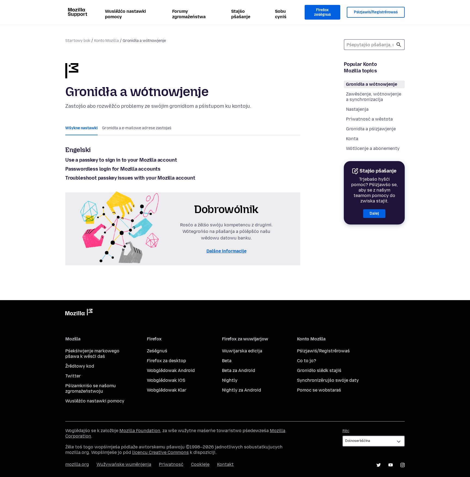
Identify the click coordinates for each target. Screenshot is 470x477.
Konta (352, 138)
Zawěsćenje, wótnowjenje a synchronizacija (373, 96)
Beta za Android (238, 370)
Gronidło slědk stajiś (319, 370)
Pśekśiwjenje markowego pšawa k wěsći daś (92, 353)
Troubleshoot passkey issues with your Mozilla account (130, 178)
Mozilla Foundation (139, 430)
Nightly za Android (241, 390)
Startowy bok (77, 40)
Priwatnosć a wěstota (369, 119)
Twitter (73, 375)
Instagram (402, 465)
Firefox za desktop (166, 360)
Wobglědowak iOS (166, 380)
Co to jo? (306, 360)
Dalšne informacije (226, 251)
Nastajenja (357, 109)
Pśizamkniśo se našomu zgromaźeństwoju (90, 388)
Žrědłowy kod (79, 366)
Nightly (229, 380)
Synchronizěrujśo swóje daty (328, 380)
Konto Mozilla (106, 40)
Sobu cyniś (280, 14)
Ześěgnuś (157, 350)
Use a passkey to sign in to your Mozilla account (121, 160)
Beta (226, 360)
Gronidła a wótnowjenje (371, 84)
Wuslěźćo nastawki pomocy (125, 14)
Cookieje (200, 464)
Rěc (345, 431)
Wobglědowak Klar (166, 390)
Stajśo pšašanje (240, 14)
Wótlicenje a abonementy (373, 148)
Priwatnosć (171, 464)
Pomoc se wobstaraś (319, 390)
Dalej (374, 213)
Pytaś (398, 44)
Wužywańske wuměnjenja (124, 464)
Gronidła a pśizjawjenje (371, 128)
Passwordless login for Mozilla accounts (112, 169)
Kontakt (225, 464)
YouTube (390, 465)
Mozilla (78, 313)
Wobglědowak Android (171, 370)
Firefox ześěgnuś (322, 12)
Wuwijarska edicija (242, 350)
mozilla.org (77, 464)
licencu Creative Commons (160, 452)
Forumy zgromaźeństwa (189, 14)
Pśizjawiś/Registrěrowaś (376, 12)
